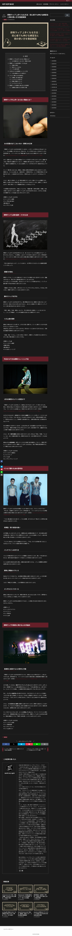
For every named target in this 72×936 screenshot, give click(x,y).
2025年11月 (54, 87)
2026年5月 (54, 69)
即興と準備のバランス (17, 81)
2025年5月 (54, 105)
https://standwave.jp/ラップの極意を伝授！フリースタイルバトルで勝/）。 (25, 155)
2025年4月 (54, 107)
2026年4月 (54, 72)
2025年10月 (54, 90)
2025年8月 (54, 96)
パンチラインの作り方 (17, 79)
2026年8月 (54, 61)
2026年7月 (54, 63)
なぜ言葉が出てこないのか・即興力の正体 (21, 61)
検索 (67, 15)
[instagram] (20, 871)
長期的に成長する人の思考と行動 (19, 87)
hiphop (5, 19)
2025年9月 (54, 93)
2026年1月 (54, 81)
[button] (6, 744)
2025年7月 (54, 99)
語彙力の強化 (15, 65)
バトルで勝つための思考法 (16, 75)
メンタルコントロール (17, 83)
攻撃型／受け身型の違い (17, 77)
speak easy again (10, 773)
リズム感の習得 (15, 69)
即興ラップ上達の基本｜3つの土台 (18, 63)
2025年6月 (54, 102)
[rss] (67, 1)
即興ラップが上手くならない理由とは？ (20, 59)
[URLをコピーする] (44, 744)
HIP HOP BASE (8, 4)
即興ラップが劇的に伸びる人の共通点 (19, 85)
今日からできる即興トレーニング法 (19, 71)
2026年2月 (54, 78)
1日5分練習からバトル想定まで (19, 73)
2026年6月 (54, 66)
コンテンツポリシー (8, 929)
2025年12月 (54, 84)
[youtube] (22, 871)
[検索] (69, 1)
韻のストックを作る (16, 67)
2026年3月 (54, 75)
